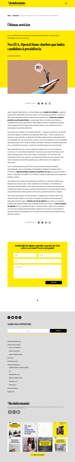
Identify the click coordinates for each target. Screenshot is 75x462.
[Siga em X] (19, 317)
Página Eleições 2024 (14, 341)
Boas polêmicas (13, 388)
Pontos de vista (13, 361)
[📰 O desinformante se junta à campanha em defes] (30, 429)
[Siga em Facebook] (9, 317)
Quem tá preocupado (16, 354)
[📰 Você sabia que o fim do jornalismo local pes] (30, 445)
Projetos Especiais (14, 365)
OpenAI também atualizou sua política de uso (33, 172)
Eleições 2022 (13, 381)
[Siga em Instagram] (16, 317)
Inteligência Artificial (15, 38)
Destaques (18, 35)
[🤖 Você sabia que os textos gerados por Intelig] (60, 445)
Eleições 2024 (26, 35)
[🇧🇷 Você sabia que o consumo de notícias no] (15, 445)
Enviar (54, 282)
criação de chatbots (50, 112)
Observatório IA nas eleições (18, 367)
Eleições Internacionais (40, 35)
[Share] (49, 103)
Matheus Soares (15, 56)
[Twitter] (42, 103)
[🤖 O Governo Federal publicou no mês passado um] (60, 429)
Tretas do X (12, 385)
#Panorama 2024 (14, 374)
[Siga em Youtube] (12, 317)
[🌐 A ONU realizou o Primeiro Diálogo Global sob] (45, 445)
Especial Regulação (15, 378)
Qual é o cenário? (15, 347)
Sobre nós (11, 391)
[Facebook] (39, 103)
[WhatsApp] (46, 103)
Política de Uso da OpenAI (36, 201)
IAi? (10, 371)
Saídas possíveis (14, 351)
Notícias (26, 38)
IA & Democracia (53, 35)
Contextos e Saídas (14, 345)
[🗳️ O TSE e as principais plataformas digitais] (15, 429)
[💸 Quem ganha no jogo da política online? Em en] (45, 429)
